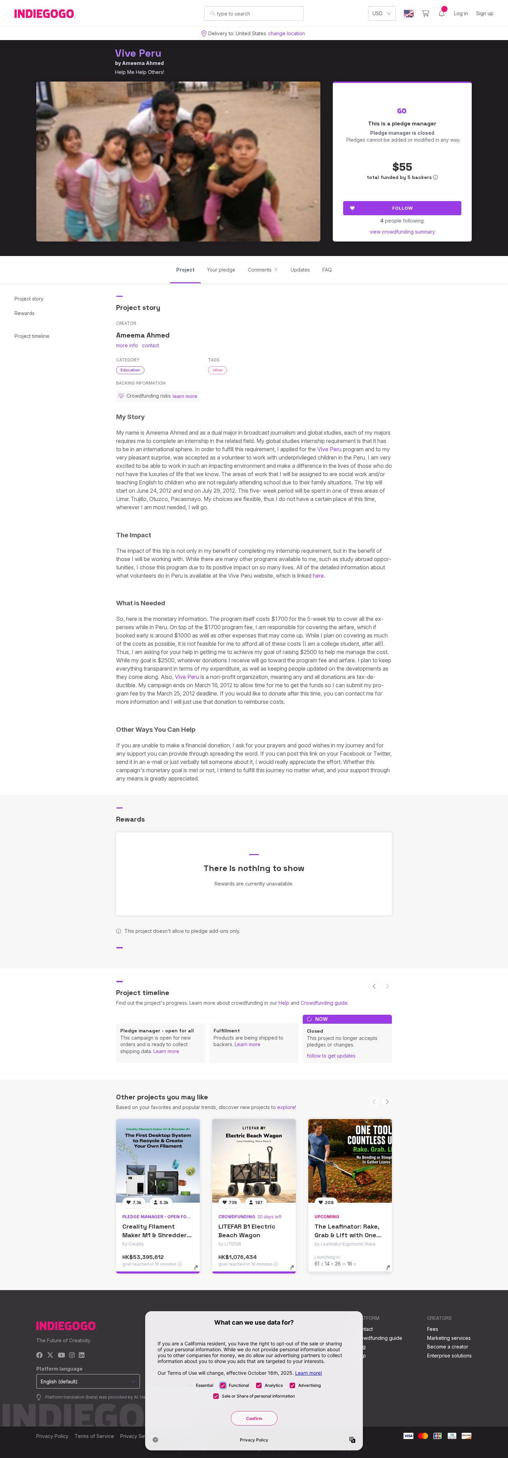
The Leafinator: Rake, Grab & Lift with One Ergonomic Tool (346, 1235)
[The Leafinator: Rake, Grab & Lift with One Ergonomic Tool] (350, 1161)
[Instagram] (72, 1355)
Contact (364, 1329)
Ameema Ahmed (143, 63)
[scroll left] (374, 986)
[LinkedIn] (81, 1355)
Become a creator (447, 1347)
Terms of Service (94, 1436)
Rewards (25, 313)
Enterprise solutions (449, 1355)
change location (286, 33)
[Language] (409, 13)
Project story (29, 299)
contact (150, 345)
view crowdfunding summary (402, 232)
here (318, 575)
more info (127, 345)
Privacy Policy (52, 1436)
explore (286, 1107)
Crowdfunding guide (324, 1003)
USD (378, 13)
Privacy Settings (138, 1436)
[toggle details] (199, 1271)
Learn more (166, 1051)
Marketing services (449, 1338)
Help (284, 1003)
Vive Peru (138, 53)
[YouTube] (61, 1355)
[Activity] (441, 13)
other (218, 370)
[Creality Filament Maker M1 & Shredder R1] (158, 1161)
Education (130, 370)
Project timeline (32, 336)
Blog (360, 1347)
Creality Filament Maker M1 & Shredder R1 (154, 1235)
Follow (402, 208)
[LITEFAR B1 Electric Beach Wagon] (254, 1161)
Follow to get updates (331, 1056)
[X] (50, 1355)
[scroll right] (387, 1101)
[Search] (212, 13)
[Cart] (425, 13)
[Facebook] (39, 1355)
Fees (432, 1329)
